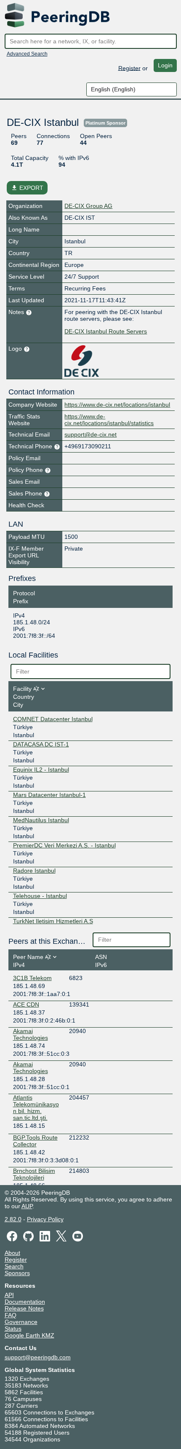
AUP (26, 1206)
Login (165, 65)
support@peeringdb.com (38, 1357)
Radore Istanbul (34, 870)
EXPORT (27, 187)
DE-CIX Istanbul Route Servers (105, 331)
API (9, 1295)
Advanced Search (27, 54)
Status (13, 1328)
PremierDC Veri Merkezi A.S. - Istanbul (64, 845)
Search (14, 1266)
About (12, 1252)
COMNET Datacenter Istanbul (53, 719)
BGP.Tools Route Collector (35, 1141)
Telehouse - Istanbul (40, 895)
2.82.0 (13, 1219)
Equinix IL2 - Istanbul (41, 769)
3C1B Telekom (32, 978)
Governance (21, 1321)
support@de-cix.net (90, 434)
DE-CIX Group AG (88, 205)
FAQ (10, 1315)
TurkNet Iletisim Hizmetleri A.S (53, 921)
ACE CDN (26, 1004)
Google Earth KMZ (29, 1335)
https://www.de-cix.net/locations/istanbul (117, 404)
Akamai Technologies (30, 1034)
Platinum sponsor (105, 122)
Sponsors (17, 1273)
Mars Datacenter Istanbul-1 (49, 794)
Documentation (25, 1301)
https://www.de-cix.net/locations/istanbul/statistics (109, 419)
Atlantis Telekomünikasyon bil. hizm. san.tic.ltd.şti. (36, 1107)
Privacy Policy (45, 1219)
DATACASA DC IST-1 (41, 744)
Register (129, 67)
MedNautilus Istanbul (41, 820)
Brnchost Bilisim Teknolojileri (34, 1174)
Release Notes (24, 1308)
